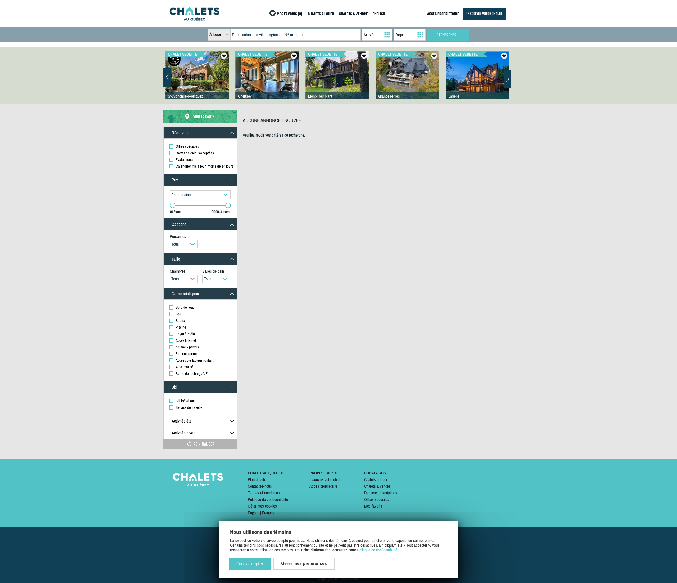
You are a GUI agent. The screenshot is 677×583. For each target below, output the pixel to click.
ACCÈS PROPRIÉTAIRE (443, 14)
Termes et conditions (264, 492)
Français (268, 512)
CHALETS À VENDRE (353, 14)
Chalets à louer (375, 479)
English (253, 512)
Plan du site (257, 479)
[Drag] (172, 205)
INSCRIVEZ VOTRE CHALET (484, 13)
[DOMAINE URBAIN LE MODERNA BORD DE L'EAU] (267, 80)
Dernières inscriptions (380, 492)
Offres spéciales (376, 499)
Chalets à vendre (377, 486)
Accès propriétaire (323, 486)
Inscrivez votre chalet (325, 479)
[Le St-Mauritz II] (407, 80)
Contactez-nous (260, 486)
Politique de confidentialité (268, 499)
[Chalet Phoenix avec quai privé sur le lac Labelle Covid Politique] (477, 80)
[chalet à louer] (194, 19)
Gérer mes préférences (304, 563)
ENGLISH (379, 14)
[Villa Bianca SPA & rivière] (197, 80)
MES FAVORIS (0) (289, 14)
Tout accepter (250, 563)
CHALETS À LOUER (321, 14)
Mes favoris (373, 506)
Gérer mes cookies (262, 506)
